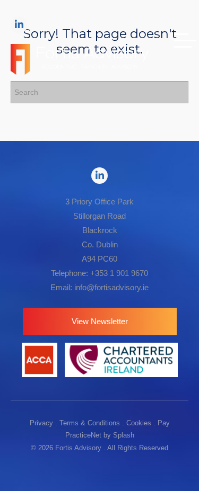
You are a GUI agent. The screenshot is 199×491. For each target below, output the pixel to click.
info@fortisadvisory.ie (111, 287)
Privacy (41, 423)
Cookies (138, 423)
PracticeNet (83, 435)
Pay (164, 423)
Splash (123, 435)
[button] (100, 321)
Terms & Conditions (89, 423)
